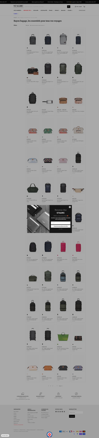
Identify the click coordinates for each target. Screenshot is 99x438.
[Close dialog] (70, 207)
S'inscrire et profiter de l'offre (61, 226)
